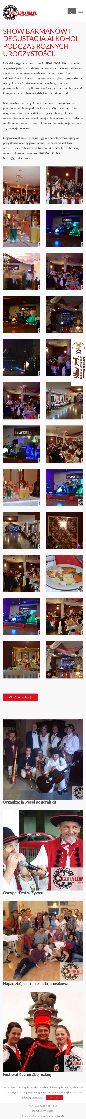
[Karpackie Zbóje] (22, 12)
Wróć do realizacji (20, 697)
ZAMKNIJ (54, 1097)
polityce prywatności (32, 1097)
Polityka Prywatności (43, 1110)
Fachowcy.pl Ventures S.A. (47, 1116)
